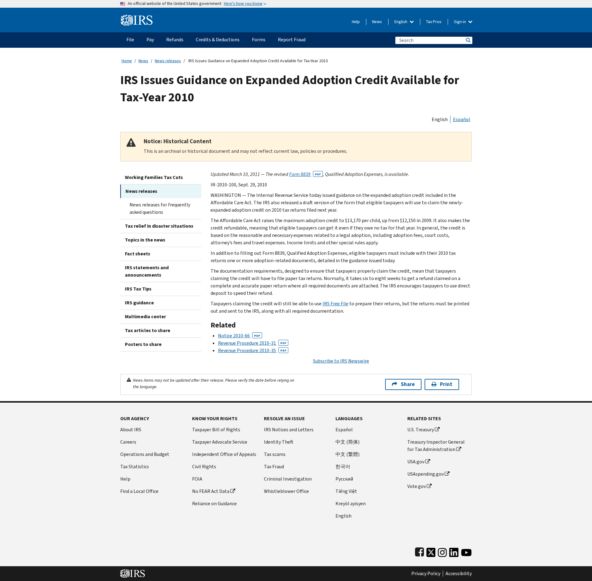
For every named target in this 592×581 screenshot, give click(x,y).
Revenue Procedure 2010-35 (252, 350)
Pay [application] (150, 39)
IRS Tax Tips (138, 289)
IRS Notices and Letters (289, 429)
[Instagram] (442, 551)
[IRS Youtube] (466, 551)
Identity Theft (279, 442)
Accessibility (459, 574)
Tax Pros (434, 22)
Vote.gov (416, 486)
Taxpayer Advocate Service (219, 442)
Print (446, 384)
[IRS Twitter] (431, 551)
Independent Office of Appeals (224, 454)
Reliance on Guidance (214, 503)
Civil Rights (204, 466)
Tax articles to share (147, 330)
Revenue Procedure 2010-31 (252, 343)
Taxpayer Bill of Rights (216, 429)
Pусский (344, 479)
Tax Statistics (134, 466)
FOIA (197, 479)
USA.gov (415, 461)
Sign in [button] (460, 22)
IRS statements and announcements (147, 271)
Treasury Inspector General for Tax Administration (436, 446)
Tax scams (275, 454)
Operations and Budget (144, 454)
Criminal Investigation (288, 479)
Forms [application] (258, 39)
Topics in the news (145, 240)
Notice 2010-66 (239, 335)
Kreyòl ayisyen (350, 503)
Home (126, 61)
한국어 (342, 466)
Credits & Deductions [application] (218, 39)
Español (461, 119)
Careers (128, 442)
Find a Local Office (139, 491)
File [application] (130, 39)
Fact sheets (137, 253)
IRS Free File (335, 303)
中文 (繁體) (347, 454)
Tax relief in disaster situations (159, 226)
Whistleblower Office (286, 491)
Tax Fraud (274, 466)
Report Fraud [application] (292, 39)
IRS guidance (139, 302)
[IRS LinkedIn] (453, 551)
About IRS (130, 429)
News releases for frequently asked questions (160, 208)
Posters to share (143, 344)
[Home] (137, 18)
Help (356, 22)
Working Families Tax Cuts (154, 177)
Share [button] (408, 384)
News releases (168, 61)
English (401, 22)
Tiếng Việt (346, 491)
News (377, 22)
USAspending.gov (425, 474)
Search (468, 40)
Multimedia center (145, 316)
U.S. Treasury (420, 429)
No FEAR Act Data (210, 491)
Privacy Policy (425, 574)
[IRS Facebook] (419, 551)
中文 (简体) (347, 442)
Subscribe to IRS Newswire (341, 361)
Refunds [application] (174, 39)
